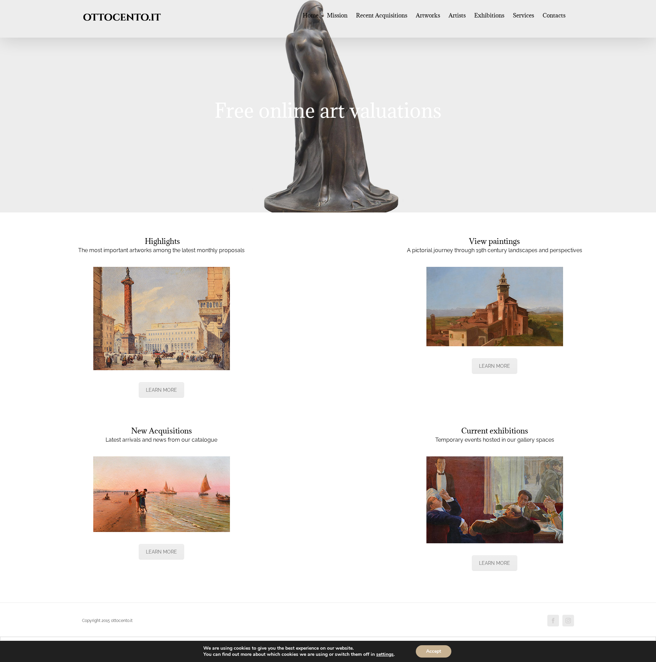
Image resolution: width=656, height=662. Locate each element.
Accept (433, 651)
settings (385, 654)
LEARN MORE (161, 390)
